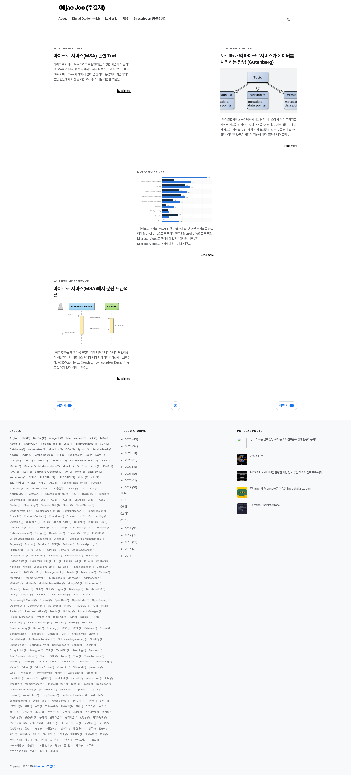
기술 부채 (50, 706)
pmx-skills (66, 689)
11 (122, 493)
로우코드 (52, 711)
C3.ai (54, 499)
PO (93, 605)
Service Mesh (100, 449)
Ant (92, 488)
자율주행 (89, 734)
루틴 (64, 711)
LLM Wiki (111, 18)
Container (55, 516)
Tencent (94, 650)
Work (78, 471)
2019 (128, 487)
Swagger (34, 650)
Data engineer (97, 527)
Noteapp (74, 589)
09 (122, 506)
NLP (48, 589)
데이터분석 (45, 477)
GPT (50, 549)
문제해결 (69, 717)
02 (122, 513)
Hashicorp (92, 555)
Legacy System (43, 566)
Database (16, 449)
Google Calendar (82, 549)
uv (34, 700)
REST (25, 471)
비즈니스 (65, 723)
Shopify (36, 633)
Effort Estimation (20, 538)
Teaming (78, 650)
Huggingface (49, 443)
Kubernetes (35, 449)
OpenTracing (99, 600)
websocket (59, 700)
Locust (14, 572)
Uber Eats (68, 661)
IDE (46, 561)
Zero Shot (74, 672)
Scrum (103, 628)
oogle (86, 683)
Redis (72, 622)
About (62, 18)
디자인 (25, 711)
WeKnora (94, 667)
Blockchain (16, 499)
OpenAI (44, 600)
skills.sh (95, 695)
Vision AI (62, 667)
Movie (13, 589)
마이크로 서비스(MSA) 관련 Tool (85, 56)
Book (31, 499)
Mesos (28, 466)
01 (122, 520)
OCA (68, 449)
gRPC (44, 678)
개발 (31, 477)
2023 (128, 460)
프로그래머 (15, 482)
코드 (94, 739)
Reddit (59, 622)
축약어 (65, 739)
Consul (14, 516)
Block (102, 493)
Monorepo (91, 583)
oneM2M (93, 471)
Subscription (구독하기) (149, 18)
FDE (54, 544)
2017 (128, 535)
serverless (16, 477)
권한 (27, 706)
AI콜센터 (58, 488)
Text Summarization (22, 656)
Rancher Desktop (38, 622)
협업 (40, 482)
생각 (91, 438)
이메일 (23, 734)
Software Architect (46, 471)
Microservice (64, 48)
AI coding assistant (72, 482)
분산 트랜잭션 (60, 281)
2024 (128, 453)
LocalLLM (102, 566)
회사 (42, 750)
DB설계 (78, 522)
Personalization (34, 611)
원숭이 (102, 728)
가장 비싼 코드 (258, 455)
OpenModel (79, 600)
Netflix (247, 48)
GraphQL (29, 443)
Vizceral (78, 667)
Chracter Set (48, 505)
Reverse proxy (18, 628)
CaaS (102, 499)
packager (102, 683)
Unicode (85, 661)
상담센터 (88, 723)
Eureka (42, 544)
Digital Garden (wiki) (86, 18)
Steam (89, 644)
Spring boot (17, 644)
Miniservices (91, 577)
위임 (12, 734)
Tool (79, 48)
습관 (93, 477)
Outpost (53, 605)
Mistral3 (15, 583)
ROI (82, 616)
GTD (29, 460)
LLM (23, 438)
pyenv (13, 695)
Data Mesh (76, 527)
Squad (75, 644)
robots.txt (29, 695)
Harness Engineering (82, 460)
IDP (56, 561)
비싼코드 (51, 723)
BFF (59, 454)
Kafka (13, 566)
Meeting (15, 577)
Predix (53, 611)
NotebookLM (94, 589)
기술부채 (65, 706)
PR (103, 605)
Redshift (87, 622)
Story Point (16, 650)
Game (62, 549)
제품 (27, 739)
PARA (67, 605)
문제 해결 (54, 717)
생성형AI (14, 728)
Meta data (55, 577)
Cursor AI (31, 522)
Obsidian (41, 594)
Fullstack (15, 549)
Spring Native (38, 644)
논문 (101, 706)
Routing (51, 628)
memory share (33, 683)
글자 (37, 706)
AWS (72, 488)
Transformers (92, 656)
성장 (27, 728)
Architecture (43, 454)
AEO (52, 482)
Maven (103, 572)
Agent (13, 443)
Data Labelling (38, 527)
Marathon (87, 572)
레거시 (38, 711)
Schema (89, 628)
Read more (124, 90)
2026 (128, 439)
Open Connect (81, 594)
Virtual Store (43, 667)
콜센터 (30, 745)
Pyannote (41, 616)
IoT (76, 561)
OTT (12, 594)
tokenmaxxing (18, 700)
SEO (64, 628)
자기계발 (74, 734)
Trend (13, 661)
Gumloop (53, 555)
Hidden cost (17, 561)
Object (25, 594)
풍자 (78, 745)
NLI (38, 589)
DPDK (91, 522)
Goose (42, 460)
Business (73, 454)
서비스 (81, 477)
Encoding (42, 538)
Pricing (67, 611)
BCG (73, 493)
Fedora (67, 544)
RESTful (58, 616)
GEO (38, 549)
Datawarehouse (19, 533)
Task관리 (61, 650)
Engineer (59, 538)
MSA (161, 172)
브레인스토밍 (64, 477)
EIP (84, 533)
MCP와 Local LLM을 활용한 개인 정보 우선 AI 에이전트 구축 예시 (286, 472)
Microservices (84, 443)
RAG (12, 471)
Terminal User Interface (265, 505)
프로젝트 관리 (17, 750)
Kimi (25, 566)
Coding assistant (46, 510)
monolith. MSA (56, 683)
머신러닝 (14, 717)
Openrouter (35, 605)
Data (98, 454)
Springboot (59, 644)
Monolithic (69, 466)
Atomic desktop (55, 493)
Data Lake (58, 527)
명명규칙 (29, 717)
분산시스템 (34, 723)
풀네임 (67, 745)
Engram (14, 544)
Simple (51, 633)
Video (25, 667)
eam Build (15, 678)
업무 (90, 728)
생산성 (102, 723)
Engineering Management (85, 538)
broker (91, 672)
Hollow (34, 561)
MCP (27, 572)
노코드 (89, 706)
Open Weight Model (22, 600)
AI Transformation (37, 488)
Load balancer (82, 566)
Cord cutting (96, 516)
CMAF (78, 499)
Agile (25, 454)
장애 (102, 734)
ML (37, 572)
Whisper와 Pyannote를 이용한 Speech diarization (280, 488)
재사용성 (14, 739)
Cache (13, 505)
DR (102, 522)
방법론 (83, 717)
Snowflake (16, 639)
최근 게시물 (64, 406)
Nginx (60, 589)
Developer (55, 533)
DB (45, 522)
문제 (41, 717)
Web (12, 672)
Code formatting (20, 510)
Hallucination (72, 555)
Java (66, 443)
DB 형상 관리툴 (60, 522)
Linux (104, 460)
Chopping (29, 505)
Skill (64, 633)
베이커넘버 (98, 717)
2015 (128, 549)
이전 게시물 (286, 406)
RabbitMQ (16, 622)
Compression (95, 510)
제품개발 (39, 739)
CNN (90, 499)
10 (122, 500)
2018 (128, 528)
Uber (53, 661)
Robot (37, 628)
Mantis (71, 572)
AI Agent (54, 438)
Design (39, 533)
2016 (128, 542)
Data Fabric (16, 527)
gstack (76, 678)
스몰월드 (50, 728)
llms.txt (14, 683)
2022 (128, 466)
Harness (58, 460)
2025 (128, 446)
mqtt (74, 683)
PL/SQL (81, 605)
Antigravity (16, 493)
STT (76, 628)
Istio (87, 561)
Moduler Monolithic (50, 583)
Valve (13, 667)
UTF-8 (40, 661)
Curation (15, 522)
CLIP (65, 499)
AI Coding (95, 482)
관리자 (103, 700)
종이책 (53, 739)
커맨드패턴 (80, 739)
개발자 (90, 700)
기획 (78, 706)
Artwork (34, 493)
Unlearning (102, 661)
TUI (48, 650)
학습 (29, 482)
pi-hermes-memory (21, 689)
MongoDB (73, 583)
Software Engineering (71, 639)
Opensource (89, 466)
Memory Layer (34, 577)
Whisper (26, 672)
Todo (64, 656)
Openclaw (16, 605)
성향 (37, 728)
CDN (102, 443)
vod (44, 700)
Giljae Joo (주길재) (81, 7)
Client (66, 505)
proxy (96, 689)
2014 (128, 555)
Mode (29, 583)
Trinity (27, 661)
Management (53, 572)
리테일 (76, 711)
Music (26, 589)
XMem (58, 672)
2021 (128, 473)
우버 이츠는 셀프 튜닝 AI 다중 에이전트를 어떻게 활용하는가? (283, 439)
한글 (31, 750)
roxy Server (49, 695)
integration (92, 678)
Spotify (94, 639)
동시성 (13, 711)
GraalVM (36, 555)
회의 (52, 750)
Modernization (47, 466)
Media (13, 466)
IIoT (66, 561)
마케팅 (105, 711)
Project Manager (20, 616)
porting (82, 689)
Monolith (54, 449)
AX (82, 488)
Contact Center (33, 516)
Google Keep (17, 555)
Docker (72, 533)
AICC (13, 454)
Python (82, 449)
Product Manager (88, 611)
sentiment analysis (73, 695)
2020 (128, 480)
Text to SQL (47, 656)
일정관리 (47, 734)
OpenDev (60, 600)
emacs (31, 678)
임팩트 (61, 734)
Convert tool (74, 516)
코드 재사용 (15, 745)
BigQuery (87, 493)
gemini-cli (59, 678)
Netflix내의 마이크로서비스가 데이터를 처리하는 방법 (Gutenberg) (257, 59)
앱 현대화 (77, 728)
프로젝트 (91, 745)
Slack (92, 633)
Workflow (43, 672)
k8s (107, 678)
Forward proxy (85, 544)
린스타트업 (90, 711)
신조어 (63, 728)
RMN (72, 616)
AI (11, 438)
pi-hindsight (46, 689)
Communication (72, 510)
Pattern (14, 611)
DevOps (15, 460)
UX (66, 471)
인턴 (35, 734)
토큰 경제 (44, 745)
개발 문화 (76, 700)
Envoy (28, 544)
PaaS (106, 466)
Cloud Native (83, 505)
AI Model (15, 488)
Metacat (73, 577)
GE (28, 549)
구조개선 (14, 706)
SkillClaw (77, 633)
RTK (93, 616)
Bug (43, 499)
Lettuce (63, 566)
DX (87, 454)
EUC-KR (97, 533)
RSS (126, 18)
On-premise (59, 594)
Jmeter (100, 561)
